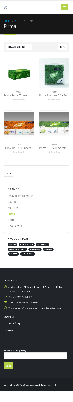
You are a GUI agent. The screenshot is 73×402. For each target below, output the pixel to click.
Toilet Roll (28, 254)
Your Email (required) (15, 350)
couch (12, 244)
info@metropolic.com (26, 302)
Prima (18, 92)
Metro (11, 208)
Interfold (42, 244)
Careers (10, 330)
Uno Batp (13, 226)
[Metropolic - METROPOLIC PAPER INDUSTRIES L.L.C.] (11, 7)
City (10, 202)
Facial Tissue (26, 244)
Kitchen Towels (17, 249)
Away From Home (18, 196)
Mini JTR (48, 249)
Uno (10, 220)
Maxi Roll (35, 249)
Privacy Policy (13, 323)
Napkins (13, 254)
